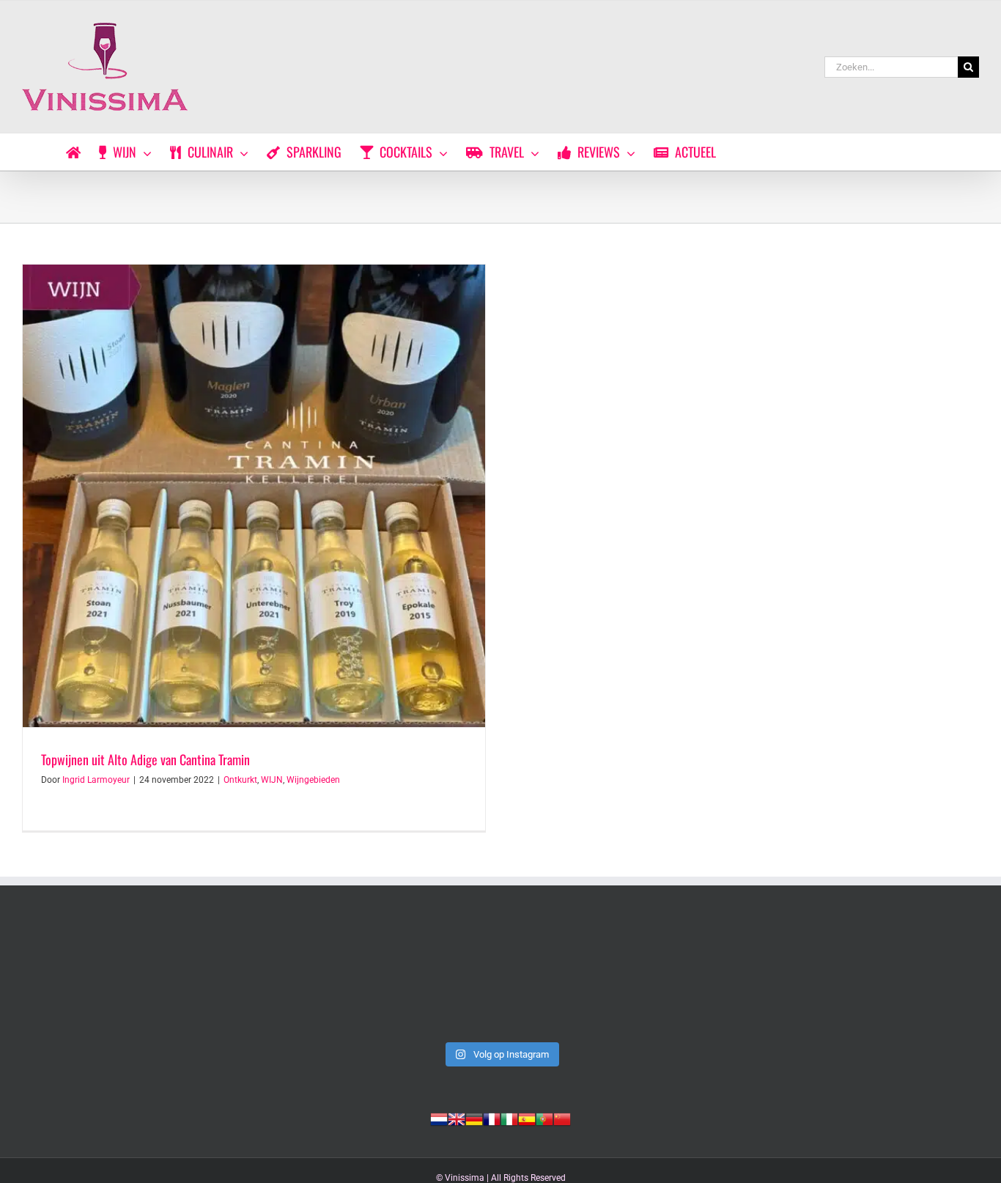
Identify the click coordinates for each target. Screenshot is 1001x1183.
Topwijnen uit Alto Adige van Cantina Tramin (145, 759)
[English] (456, 1118)
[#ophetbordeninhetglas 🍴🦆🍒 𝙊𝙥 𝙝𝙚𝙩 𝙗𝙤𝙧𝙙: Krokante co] (500, 978)
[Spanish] (527, 1118)
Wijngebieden (313, 780)
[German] (474, 1118)
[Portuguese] (544, 1118)
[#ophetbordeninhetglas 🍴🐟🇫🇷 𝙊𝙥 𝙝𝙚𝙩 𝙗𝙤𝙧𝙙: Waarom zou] (114, 978)
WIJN (272, 780)
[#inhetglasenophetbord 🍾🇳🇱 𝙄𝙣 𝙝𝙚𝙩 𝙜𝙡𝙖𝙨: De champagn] (693, 978)
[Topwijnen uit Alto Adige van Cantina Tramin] (254, 496)
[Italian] (509, 1118)
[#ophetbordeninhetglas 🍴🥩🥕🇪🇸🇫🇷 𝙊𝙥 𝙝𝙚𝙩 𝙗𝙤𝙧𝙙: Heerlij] (307, 978)
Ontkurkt (240, 780)
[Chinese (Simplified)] (562, 1118)
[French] (491, 1118)
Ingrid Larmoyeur (96, 780)
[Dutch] (439, 1118)
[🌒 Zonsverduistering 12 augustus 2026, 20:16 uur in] (886, 978)
